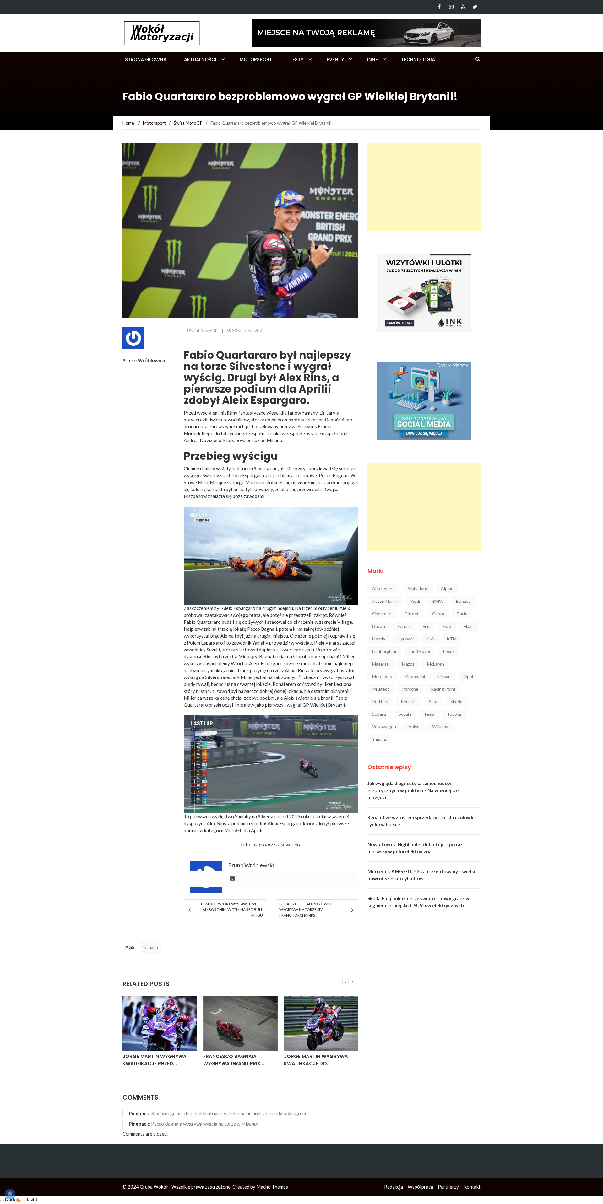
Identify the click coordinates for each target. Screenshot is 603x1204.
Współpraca (420, 1187)
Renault (408, 701)
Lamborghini (384, 651)
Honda (378, 638)
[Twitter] (475, 7)
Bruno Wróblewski (143, 360)
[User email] (232, 879)
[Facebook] (439, 7)
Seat (433, 701)
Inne (372, 59)
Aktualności (200, 59)
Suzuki (405, 714)
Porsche (410, 689)
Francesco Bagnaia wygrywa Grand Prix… (233, 1060)
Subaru (379, 714)
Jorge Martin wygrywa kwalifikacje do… (316, 1060)
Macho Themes (272, 1187)
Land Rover (420, 651)
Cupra (438, 613)
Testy (296, 59)
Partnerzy (448, 1187)
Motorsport (256, 59)
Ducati (378, 626)
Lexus (449, 651)
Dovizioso (210, 440)
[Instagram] (451, 7)
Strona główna (145, 59)
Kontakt (472, 1187)
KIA (430, 638)
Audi (415, 601)
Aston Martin (385, 601)
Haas (469, 626)
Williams (440, 726)
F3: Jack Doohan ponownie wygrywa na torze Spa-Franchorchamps (306, 910)
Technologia (418, 59)
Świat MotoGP (203, 330)
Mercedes (382, 676)
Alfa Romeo (383, 588)
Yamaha (150, 947)
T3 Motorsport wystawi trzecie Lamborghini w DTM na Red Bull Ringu (231, 910)
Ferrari (404, 626)
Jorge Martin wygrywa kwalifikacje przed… (154, 1060)
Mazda (408, 663)
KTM (452, 638)
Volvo (414, 726)
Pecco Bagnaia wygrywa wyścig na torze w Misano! (204, 1123)
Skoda (456, 701)
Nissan (444, 676)
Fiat (426, 626)
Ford (447, 626)
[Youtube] (463, 7)
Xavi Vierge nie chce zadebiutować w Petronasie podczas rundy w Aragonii (228, 1113)
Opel (468, 676)
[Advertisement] (424, 187)
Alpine (447, 588)
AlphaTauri (417, 588)
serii (296, 844)
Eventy (335, 59)
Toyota (454, 714)
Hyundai (406, 638)
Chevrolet (382, 613)
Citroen (412, 613)
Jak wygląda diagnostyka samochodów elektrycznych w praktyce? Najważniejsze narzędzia (413, 790)
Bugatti (463, 601)
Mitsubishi (415, 676)
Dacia (462, 613)
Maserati (380, 663)
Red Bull (380, 701)
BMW (437, 601)
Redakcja (393, 1187)
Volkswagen (384, 726)
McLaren (435, 663)
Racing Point (443, 689)
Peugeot (380, 689)
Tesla (429, 714)
